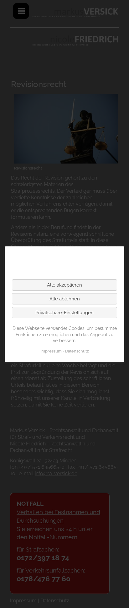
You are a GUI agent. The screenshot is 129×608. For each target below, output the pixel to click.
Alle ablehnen (64, 299)
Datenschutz (77, 351)
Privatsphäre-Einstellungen (64, 312)
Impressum (51, 351)
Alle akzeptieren (64, 285)
